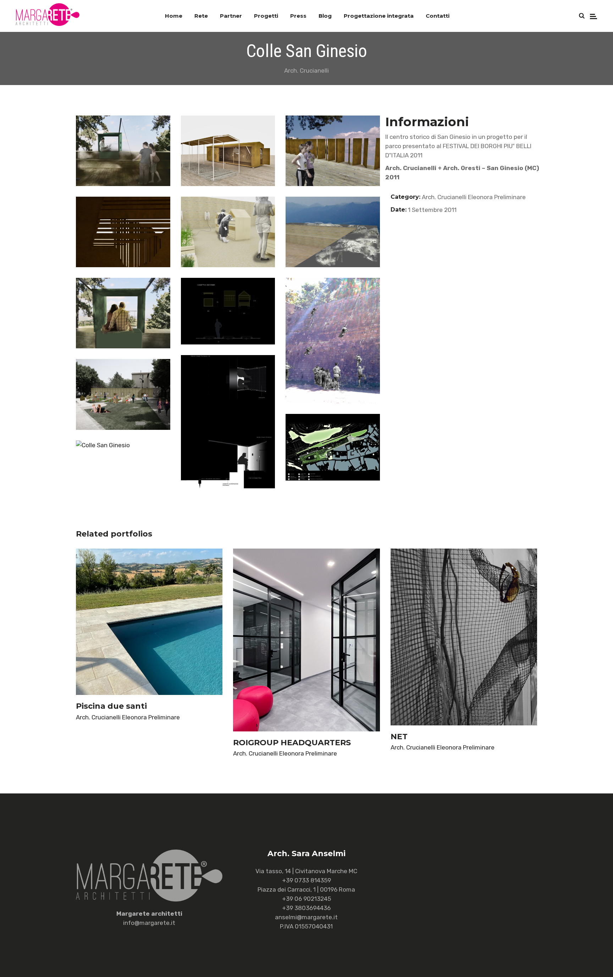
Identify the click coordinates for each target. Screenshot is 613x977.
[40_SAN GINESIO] (123, 313)
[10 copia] (333, 232)
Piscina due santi (111, 706)
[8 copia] (228, 232)
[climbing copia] (333, 340)
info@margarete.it (149, 922)
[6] (123, 232)
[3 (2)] (228, 151)
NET (399, 736)
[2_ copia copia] (123, 151)
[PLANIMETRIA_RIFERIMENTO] (333, 447)
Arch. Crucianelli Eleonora (457, 197)
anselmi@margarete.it (306, 917)
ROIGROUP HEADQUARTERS (292, 742)
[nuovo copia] (123, 394)
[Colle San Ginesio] (123, 445)
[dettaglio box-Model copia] (228, 421)
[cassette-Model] (228, 311)
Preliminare (510, 197)
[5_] (333, 151)
